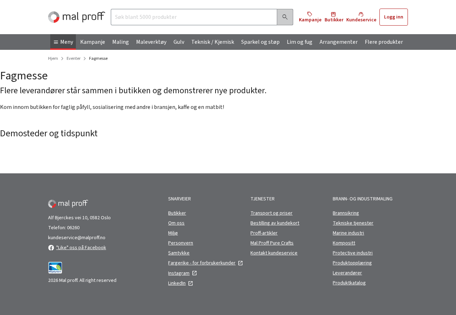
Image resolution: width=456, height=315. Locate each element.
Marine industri (348, 233)
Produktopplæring (352, 263)
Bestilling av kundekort (274, 223)
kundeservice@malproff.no (76, 237)
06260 (73, 227)
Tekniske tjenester (353, 223)
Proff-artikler (264, 233)
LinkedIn (177, 283)
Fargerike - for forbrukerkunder (201, 263)
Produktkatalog (349, 283)
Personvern (180, 243)
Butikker (177, 213)
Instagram (179, 273)
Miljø (173, 233)
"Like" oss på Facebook (81, 248)
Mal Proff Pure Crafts (272, 243)
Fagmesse (98, 59)
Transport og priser (271, 213)
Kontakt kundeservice (273, 253)
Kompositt (344, 243)
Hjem (53, 59)
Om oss (176, 223)
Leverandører (347, 273)
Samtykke (179, 253)
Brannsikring (346, 213)
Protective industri (353, 253)
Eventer (74, 59)
